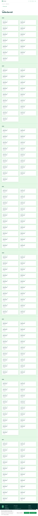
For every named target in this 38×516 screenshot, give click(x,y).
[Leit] (29, 1)
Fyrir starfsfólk (30, 508)
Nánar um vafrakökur (6, 514)
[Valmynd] (35, 1)
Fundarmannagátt (30, 509)
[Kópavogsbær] (4, 1)
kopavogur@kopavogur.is (18, 508)
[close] (36, 509)
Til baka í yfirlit (5, 6)
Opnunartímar (16, 509)
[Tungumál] (32, 1)
